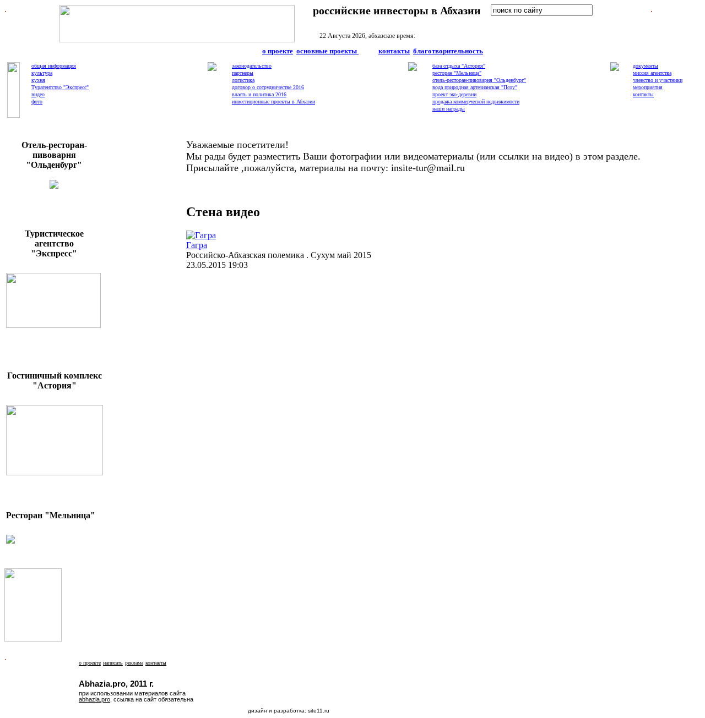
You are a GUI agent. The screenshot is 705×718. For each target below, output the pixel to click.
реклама (134, 663)
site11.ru (318, 711)
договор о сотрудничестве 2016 (268, 87)
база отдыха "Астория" (458, 66)
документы (645, 66)
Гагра (196, 245)
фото (36, 101)
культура (41, 73)
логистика (243, 80)
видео (38, 94)
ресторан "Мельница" (456, 73)
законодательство (252, 66)
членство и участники (657, 80)
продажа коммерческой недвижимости (475, 101)
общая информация (53, 66)
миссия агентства (652, 73)
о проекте (277, 51)
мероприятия (648, 87)
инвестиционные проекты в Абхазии (273, 101)
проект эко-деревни (454, 94)
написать (113, 663)
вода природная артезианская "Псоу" (474, 87)
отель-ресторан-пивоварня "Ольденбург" (479, 80)
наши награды (448, 109)
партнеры (242, 73)
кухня (38, 80)
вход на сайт (520, 22)
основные (326, 51)
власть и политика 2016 (259, 94)
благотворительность (448, 51)
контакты (394, 51)
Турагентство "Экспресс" (60, 87)
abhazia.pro (94, 699)
